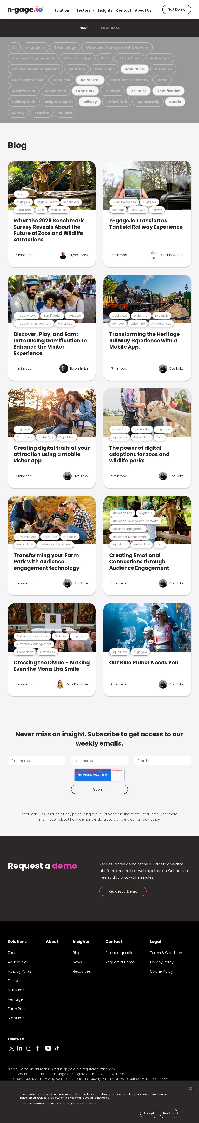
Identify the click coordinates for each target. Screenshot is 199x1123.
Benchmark (55, 90)
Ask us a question (120, 952)
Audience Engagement (33, 58)
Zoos (105, 58)
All (14, 47)
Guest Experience (28, 80)
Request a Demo (123, 891)
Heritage (77, 69)
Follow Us (16, 1039)
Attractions (129, 58)
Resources (110, 28)
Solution (61, 10)
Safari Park (116, 101)
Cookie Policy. (88, 1103)
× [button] (189, 1088)
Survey (18, 112)
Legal (155, 941)
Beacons (62, 80)
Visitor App (160, 58)
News (77, 962)
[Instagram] (31, 1050)
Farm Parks (17, 1008)
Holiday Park (23, 101)
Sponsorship (148, 101)
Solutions (17, 941)
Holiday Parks (19, 971)
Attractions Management (35, 69)
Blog (83, 28)
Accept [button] (148, 1113)
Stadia (175, 101)
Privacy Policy (162, 962)
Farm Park (85, 90)
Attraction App (77, 58)
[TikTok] (59, 1050)
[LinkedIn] (21, 1050)
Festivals (112, 90)
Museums (163, 69)
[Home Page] (25, 10)
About (52, 941)
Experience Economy (129, 80)
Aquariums (135, 69)
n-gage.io (35, 47)
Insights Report (59, 101)
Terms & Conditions (167, 952)
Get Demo (177, 9)
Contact (123, 10)
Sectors (83, 10)
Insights (105, 10)
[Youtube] (49, 1050)
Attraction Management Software (117, 47)
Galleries (138, 90)
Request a (42, 866)
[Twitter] (12, 1050)
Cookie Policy (161, 971)
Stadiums (16, 1018)
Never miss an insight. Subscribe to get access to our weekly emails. (99, 739)
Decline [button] (168, 1113)
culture (65, 112)
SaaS (162, 80)
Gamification (168, 90)
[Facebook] (40, 1050)
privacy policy (148, 819)
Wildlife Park (23, 90)
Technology (65, 47)
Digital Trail (90, 80)
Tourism (41, 112)
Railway (90, 101)
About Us (143, 10)
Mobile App (104, 69)
